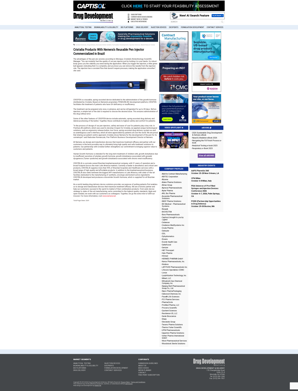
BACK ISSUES (143, 368)
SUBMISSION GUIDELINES (148, 363)
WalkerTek (98, 385)
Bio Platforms (127, 27)
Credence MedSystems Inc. (173, 225)
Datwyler (165, 231)
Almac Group (167, 185)
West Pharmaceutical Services (174, 341)
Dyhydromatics (168, 236)
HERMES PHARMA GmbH (172, 259)
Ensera (165, 239)
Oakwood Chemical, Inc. (171, 294)
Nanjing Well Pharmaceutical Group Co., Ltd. (173, 287)
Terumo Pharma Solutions (172, 324)
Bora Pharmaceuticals (171, 214)
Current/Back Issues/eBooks (141, 17)
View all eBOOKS (206, 155)
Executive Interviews (139, 21)
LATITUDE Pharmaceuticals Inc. (174, 267)
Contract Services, (81, 45)
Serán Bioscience (169, 316)
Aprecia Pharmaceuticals (172, 188)
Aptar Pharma (167, 191)
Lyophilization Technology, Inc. (174, 275)
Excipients (173, 27)
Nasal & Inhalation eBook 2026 (204, 138)
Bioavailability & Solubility (106, 27)
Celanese (166, 222)
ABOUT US (142, 366)
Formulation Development (192, 27)
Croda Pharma (167, 228)
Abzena (165, 179)
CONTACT (142, 373)
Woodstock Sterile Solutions (173, 343)
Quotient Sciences (169, 311)
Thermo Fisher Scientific (172, 327)
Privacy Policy (125, 382)
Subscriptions (136, 14)
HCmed (165, 256)
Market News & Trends (139, 19)
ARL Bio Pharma (168, 193)
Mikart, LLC (166, 278)
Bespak (165, 209)
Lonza (164, 273)
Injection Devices (158, 27)
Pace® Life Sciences (170, 297)
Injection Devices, (134, 45)
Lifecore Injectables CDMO (173, 270)
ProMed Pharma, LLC (170, 305)
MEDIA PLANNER (144, 370)
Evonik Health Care (169, 242)
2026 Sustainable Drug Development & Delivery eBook (207, 134)
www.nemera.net (109, 196)
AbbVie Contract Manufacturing (174, 174)
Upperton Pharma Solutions (173, 333)
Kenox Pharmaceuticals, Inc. (173, 261)
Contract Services (215, 27)
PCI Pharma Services (170, 299)
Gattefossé (166, 245)
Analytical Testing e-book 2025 (204, 145)
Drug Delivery (142, 27)
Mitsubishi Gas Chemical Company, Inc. (172, 282)
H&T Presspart (168, 250)
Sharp (164, 319)
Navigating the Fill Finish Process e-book (207, 141)
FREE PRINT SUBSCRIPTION (149, 375)
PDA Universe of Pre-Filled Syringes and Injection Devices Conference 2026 (204, 188)
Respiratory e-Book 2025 (202, 148)
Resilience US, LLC (169, 313)
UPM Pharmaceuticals (171, 330)
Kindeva (165, 264)
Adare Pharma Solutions (171, 182)
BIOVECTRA (167, 212)
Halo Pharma (167, 253)
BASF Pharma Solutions (171, 201)
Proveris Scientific (169, 308)
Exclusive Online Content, (104, 45)
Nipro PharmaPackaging (171, 291)
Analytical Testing (83, 27)
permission (129, 384)
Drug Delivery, (91, 45)
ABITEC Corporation (170, 177)
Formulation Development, (120, 45)
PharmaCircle (167, 302)
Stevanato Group (168, 322)
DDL (164, 233)
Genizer (165, 247)
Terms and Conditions (138, 382)
